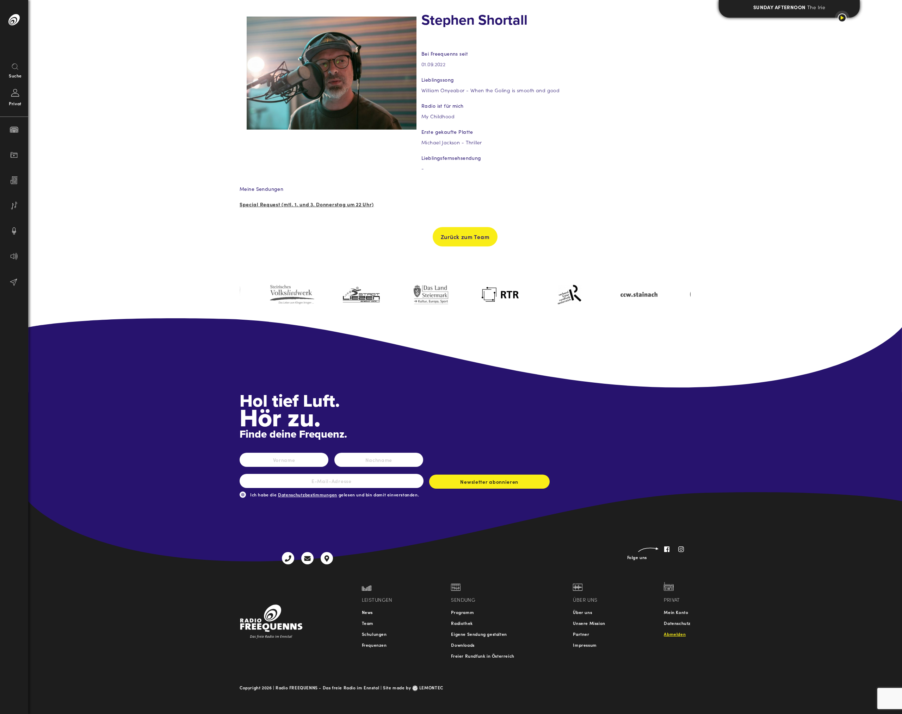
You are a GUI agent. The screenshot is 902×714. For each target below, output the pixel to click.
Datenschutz (677, 623)
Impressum (585, 645)
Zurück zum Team (465, 236)
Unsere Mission (589, 623)
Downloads (462, 645)
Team (367, 623)
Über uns (582, 612)
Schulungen (374, 634)
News (367, 612)
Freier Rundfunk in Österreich (482, 656)
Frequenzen (374, 645)
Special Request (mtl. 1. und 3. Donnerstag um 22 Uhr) (307, 204)
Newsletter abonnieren (489, 481)
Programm (462, 612)
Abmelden (675, 634)
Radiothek (461, 623)
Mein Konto (676, 612)
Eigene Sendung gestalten (479, 634)
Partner (581, 634)
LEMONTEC (430, 687)
